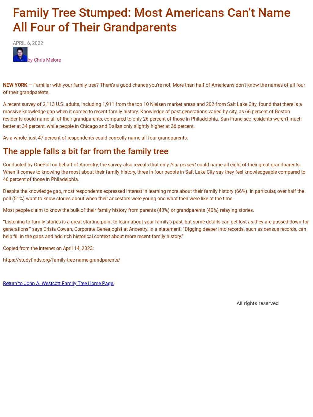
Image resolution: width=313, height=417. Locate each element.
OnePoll (42, 165)
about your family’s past (156, 222)
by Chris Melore (44, 60)
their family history (213, 191)
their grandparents (82, 119)
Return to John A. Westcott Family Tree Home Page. (58, 283)
